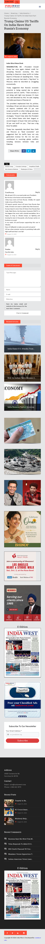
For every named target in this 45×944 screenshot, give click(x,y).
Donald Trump (9, 166)
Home (6, 13)
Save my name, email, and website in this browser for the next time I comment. (16, 306)
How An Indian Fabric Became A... (22, 378)
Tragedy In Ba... (21, 801)
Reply (37, 192)
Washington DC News (27, 169)
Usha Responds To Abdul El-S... (20, 844)
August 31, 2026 (22, 804)
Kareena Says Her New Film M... (20, 839)
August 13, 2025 (12, 56)
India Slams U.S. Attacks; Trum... (21, 349)
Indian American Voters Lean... (20, 859)
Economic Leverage (21, 166)
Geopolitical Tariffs (34, 166)
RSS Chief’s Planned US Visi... (19, 849)
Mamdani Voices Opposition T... (20, 854)
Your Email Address (14, 731)
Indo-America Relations (11, 169)
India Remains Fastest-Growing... (21, 407)
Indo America (24, 13)
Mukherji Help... (21, 819)
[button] (22, 430)
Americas (14, 13)
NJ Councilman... (21, 810)
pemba (7, 249)
